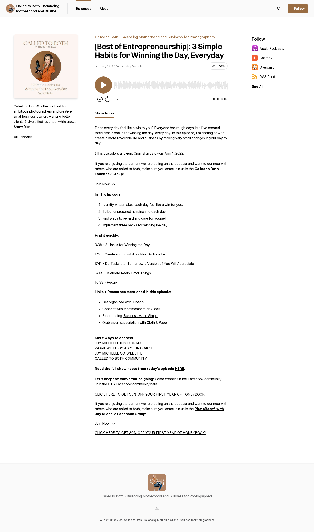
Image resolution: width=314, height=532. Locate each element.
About (104, 8)
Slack (155, 309)
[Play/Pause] (103, 85)
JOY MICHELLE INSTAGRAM (118, 343)
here (153, 384)
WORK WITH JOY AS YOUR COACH (123, 348)
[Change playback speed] (116, 99)
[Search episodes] (279, 8)
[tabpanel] (161, 282)
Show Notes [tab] (104, 113)
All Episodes (23, 137)
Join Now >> (105, 184)
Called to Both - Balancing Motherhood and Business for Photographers (38, 9)
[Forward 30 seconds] (108, 99)
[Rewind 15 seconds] (100, 99)
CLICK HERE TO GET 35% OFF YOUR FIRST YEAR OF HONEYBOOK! (150, 394)
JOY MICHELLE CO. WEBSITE (118, 353)
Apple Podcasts (272, 48)
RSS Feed (267, 77)
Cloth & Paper (157, 322)
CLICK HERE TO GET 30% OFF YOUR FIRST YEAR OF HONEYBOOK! (150, 433)
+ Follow (298, 8)
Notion (138, 302)
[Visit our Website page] (157, 508)
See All (257, 86)
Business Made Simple (140, 316)
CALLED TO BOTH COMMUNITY (121, 358)
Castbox (266, 58)
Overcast (267, 67)
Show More (23, 127)
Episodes (83, 8)
